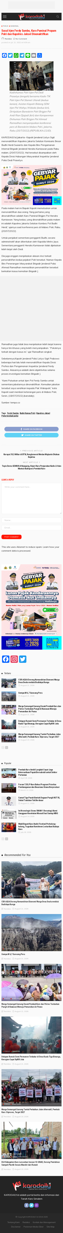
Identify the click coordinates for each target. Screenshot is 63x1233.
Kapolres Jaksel (43, 413)
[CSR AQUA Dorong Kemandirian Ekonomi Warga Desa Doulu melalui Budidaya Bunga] (8, 683)
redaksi (8, 39)
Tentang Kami (13, 1222)
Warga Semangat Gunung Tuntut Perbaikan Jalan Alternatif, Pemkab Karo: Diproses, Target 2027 (39, 735)
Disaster (8, 949)
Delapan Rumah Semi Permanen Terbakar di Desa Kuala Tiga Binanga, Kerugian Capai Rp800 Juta (39, 722)
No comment (21, 39)
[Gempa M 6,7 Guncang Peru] (8, 696)
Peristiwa (16, 1051)
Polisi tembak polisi (9, 416)
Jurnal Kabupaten (19, 1157)
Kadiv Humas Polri (27, 413)
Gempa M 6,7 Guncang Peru (30, 693)
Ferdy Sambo (13, 413)
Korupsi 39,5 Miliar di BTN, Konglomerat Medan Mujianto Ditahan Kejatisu (31, 455)
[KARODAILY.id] (31, 16)
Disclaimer (16, 1227)
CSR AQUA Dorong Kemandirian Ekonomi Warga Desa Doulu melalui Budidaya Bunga (39, 681)
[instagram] (36, 1205)
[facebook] (26, 1205)
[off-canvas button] (4, 16)
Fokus (5, 26)
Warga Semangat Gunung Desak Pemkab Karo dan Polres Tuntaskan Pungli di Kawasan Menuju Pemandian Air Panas (39, 709)
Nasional (15, 26)
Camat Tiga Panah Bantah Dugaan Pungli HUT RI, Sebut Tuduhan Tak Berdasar (39, 799)
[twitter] (31, 1205)
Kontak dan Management (44, 1222)
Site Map (51, 1227)
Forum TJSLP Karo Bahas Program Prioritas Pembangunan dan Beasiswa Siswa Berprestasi (38, 785)
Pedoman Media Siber (34, 1227)
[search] (58, 16)
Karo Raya (16, 896)
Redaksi (26, 1222)
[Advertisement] (31, 5)
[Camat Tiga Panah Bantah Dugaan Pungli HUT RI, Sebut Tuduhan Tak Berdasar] (8, 801)
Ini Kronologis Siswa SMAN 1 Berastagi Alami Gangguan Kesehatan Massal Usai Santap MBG (38, 812)
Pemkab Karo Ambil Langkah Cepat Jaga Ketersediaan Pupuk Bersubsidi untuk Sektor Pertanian (37, 772)
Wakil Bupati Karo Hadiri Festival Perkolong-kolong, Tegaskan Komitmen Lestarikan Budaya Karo (38, 827)
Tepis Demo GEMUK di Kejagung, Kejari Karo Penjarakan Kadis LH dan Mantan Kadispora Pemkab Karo (31, 467)
